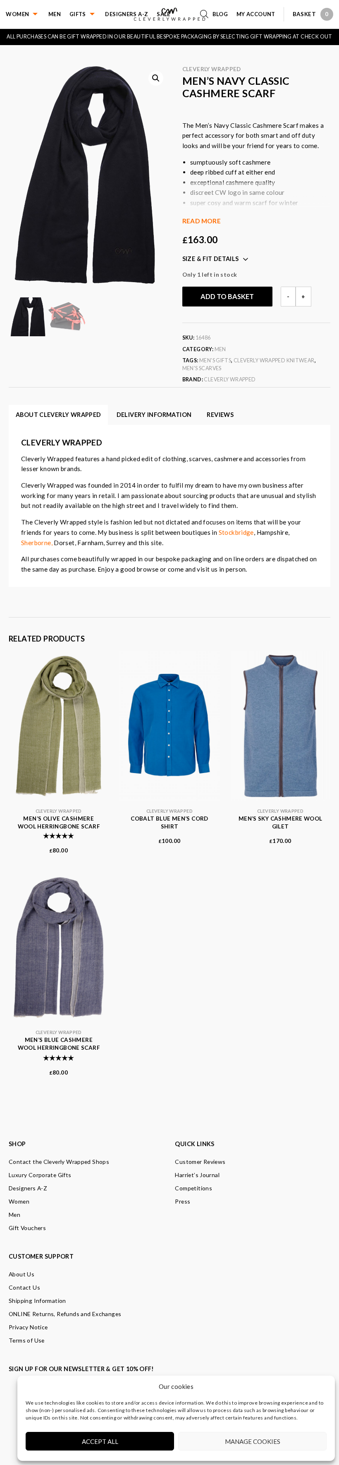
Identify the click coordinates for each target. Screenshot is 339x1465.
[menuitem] (27, 14)
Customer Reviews (200, 1161)
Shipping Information (37, 1300)
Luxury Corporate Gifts (40, 1174)
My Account (255, 14)
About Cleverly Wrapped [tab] (58, 414)
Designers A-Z (126, 14)
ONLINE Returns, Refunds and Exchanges (65, 1313)
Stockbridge (236, 532)
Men (54, 14)
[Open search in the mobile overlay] (206, 14)
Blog (220, 14)
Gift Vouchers (27, 1227)
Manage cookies (252, 1441)
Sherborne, (37, 542)
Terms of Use (27, 1340)
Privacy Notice (28, 1327)
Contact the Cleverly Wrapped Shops (59, 1161)
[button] (155, 78)
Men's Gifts (215, 360)
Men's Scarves (202, 368)
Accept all (100, 1441)
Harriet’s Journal (197, 1174)
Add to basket (227, 296)
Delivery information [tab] (154, 414)
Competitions (193, 1188)
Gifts (77, 14)
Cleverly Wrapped (211, 69)
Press (182, 1201)
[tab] (220, 415)
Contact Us (24, 1287)
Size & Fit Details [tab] (210, 259)
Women (17, 14)
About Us (21, 1274)
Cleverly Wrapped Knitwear (274, 360)
